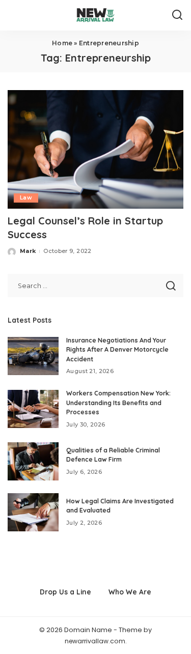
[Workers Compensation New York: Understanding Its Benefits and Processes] (33, 409)
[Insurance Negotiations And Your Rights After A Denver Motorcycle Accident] (33, 356)
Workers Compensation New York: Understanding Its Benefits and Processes (118, 402)
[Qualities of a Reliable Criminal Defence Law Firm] (33, 461)
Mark (28, 250)
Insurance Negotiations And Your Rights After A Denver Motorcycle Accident (117, 349)
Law (26, 197)
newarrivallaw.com (95, 641)
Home (62, 43)
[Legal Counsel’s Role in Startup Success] (95, 149)
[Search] (177, 15)
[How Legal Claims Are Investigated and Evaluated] (33, 512)
